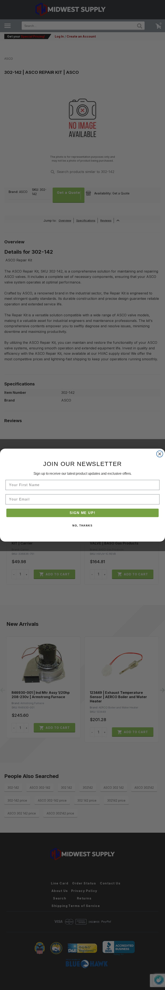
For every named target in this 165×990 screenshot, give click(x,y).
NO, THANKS (82, 525)
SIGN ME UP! (82, 512)
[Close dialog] (160, 454)
